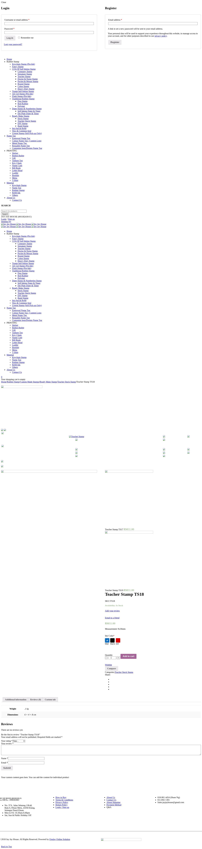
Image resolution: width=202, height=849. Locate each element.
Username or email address (16, 20)
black (112, 644)
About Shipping (113, 802)
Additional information (15, 699)
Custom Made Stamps (29, 382)
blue (107, 644)
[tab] (16, 699)
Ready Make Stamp (48, 382)
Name (4, 758)
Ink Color (109, 636)
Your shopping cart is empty (13, 379)
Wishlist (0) (6, 221)
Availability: (110, 605)
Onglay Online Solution (59, 839)
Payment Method (113, 805)
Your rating (7, 741)
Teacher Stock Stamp (66, 382)
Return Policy (61, 805)
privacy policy (161, 36)
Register (114, 42)
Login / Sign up (62, 807)
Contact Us (111, 800)
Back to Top (6, 846)
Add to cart (128, 656)
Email (4, 762)
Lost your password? (13, 44)
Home (3, 382)
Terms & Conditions (64, 800)
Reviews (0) (35, 699)
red (117, 644)
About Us (110, 797)
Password (9, 29)
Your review (7, 743)
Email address (115, 20)
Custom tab (50, 699)
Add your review (112, 611)
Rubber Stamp (13, 382)
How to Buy (61, 797)
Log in (10, 38)
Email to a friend (112, 618)
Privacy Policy (62, 802)
